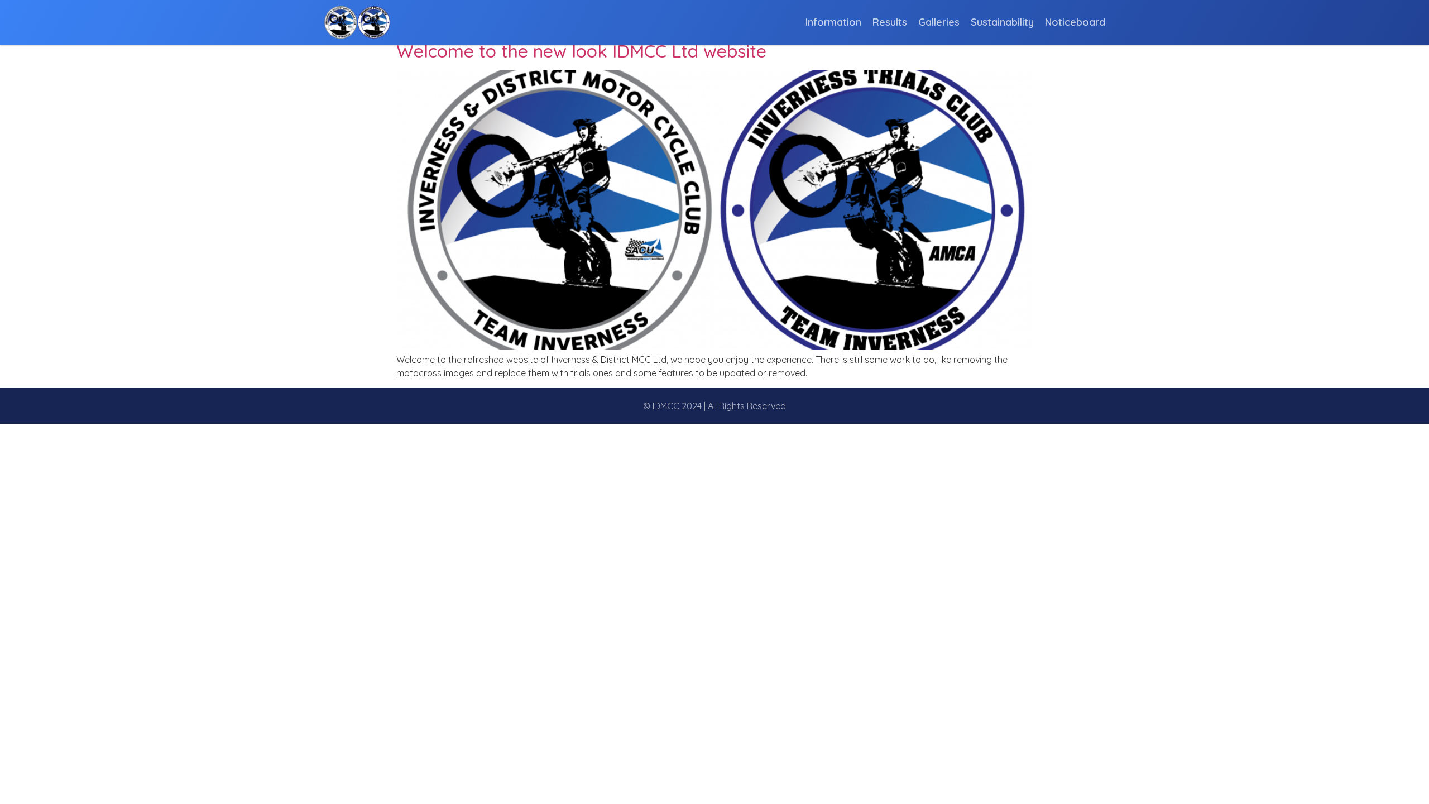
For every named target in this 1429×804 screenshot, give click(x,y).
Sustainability (1002, 22)
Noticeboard (1075, 22)
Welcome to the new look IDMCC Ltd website (581, 51)
